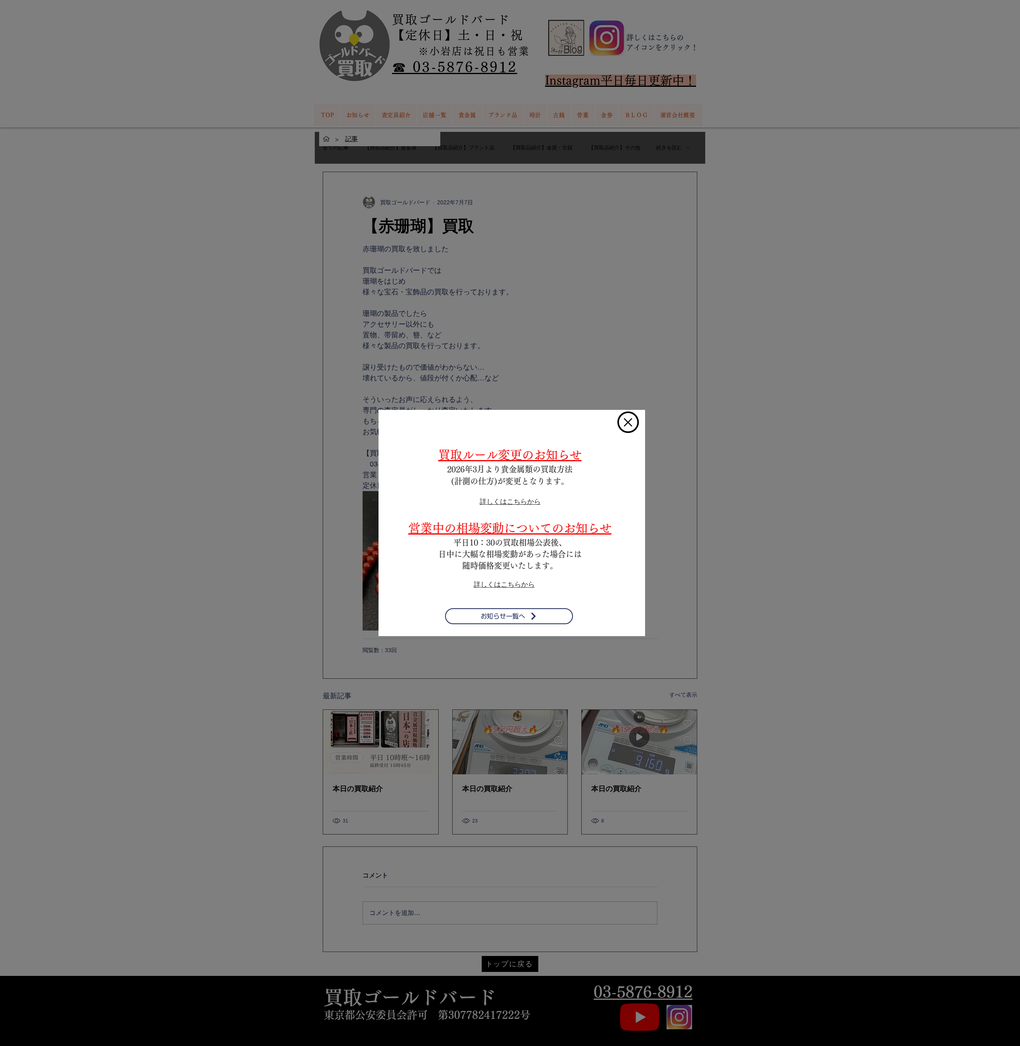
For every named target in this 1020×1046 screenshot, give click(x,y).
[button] (628, 422)
